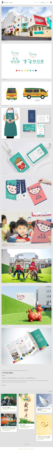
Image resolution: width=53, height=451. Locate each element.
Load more (26, 444)
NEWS (39, 2)
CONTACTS (47, 2)
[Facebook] (51, 2)
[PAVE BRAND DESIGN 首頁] (7, 2)
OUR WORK (43, 2)
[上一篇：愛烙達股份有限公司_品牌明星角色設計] (1, 225)
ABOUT (35, 2)
